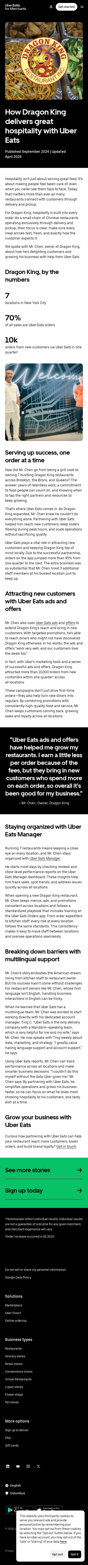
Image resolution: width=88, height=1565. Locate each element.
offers (70, 623)
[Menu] (82, 7)
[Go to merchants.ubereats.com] (15, 7)
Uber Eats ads (47, 623)
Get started (66, 7)
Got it (75, 1554)
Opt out (57, 1554)
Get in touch (66, 1146)
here (63, 1541)
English (15, 1485)
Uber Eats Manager (45, 858)
